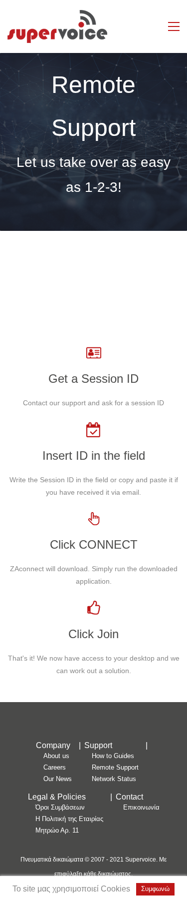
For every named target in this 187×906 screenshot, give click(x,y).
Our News (57, 779)
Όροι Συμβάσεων (60, 807)
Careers (54, 767)
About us (56, 756)
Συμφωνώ (155, 889)
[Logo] (57, 26)
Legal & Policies (57, 797)
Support (98, 745)
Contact (129, 797)
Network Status (114, 779)
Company (53, 745)
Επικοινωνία (141, 807)
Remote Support (115, 767)
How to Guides (113, 756)
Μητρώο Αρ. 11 (57, 830)
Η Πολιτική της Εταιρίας (69, 819)
